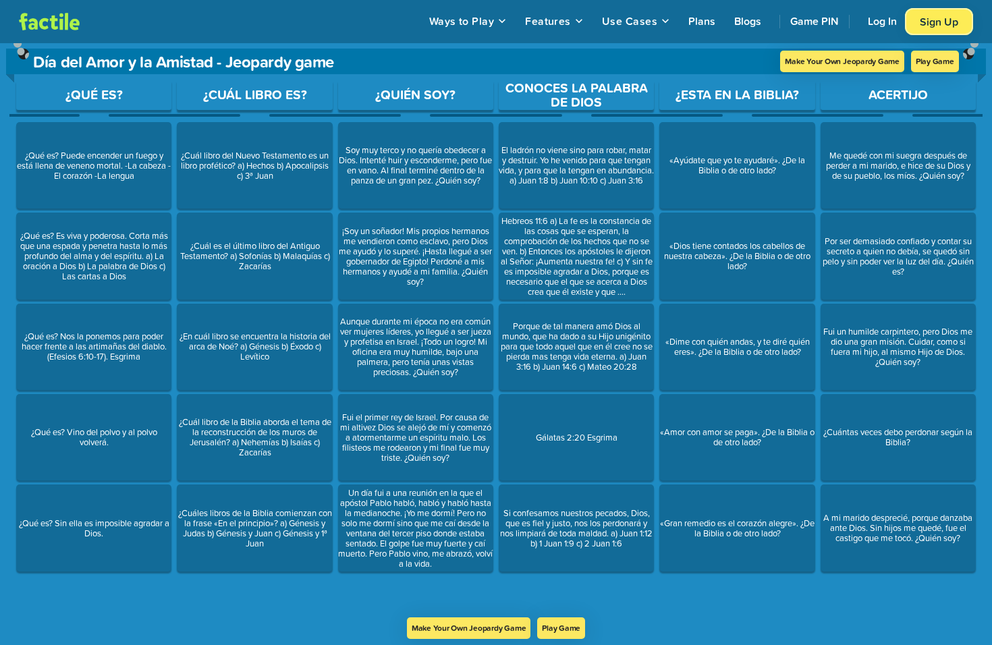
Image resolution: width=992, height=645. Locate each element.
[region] (496, 330)
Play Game (935, 61)
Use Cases (629, 20)
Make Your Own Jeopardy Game (842, 61)
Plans (701, 20)
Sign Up (939, 21)
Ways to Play (462, 20)
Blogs (747, 20)
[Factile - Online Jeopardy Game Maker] (49, 21)
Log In (882, 20)
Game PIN (814, 20)
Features (548, 20)
